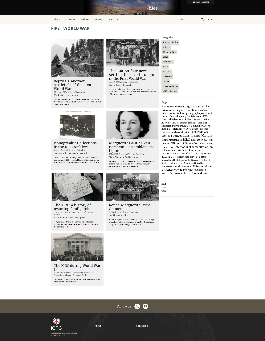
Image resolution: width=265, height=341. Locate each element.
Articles (166, 47)
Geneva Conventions (176, 135)
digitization (179, 129)
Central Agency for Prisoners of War (189, 116)
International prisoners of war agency (182, 150)
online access (176, 163)
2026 (163, 184)
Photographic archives (194, 163)
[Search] (202, 19)
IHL (173, 143)
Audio (165, 57)
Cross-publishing (170, 86)
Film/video (168, 62)
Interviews (167, 76)
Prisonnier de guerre (194, 169)
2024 (163, 191)
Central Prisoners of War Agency (181, 119)
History (207, 135)
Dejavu (175, 126)
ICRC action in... (199, 140)
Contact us (113, 19)
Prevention (187, 166)
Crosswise (70, 19)
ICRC (186, 139)
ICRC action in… (170, 91)
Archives (85, 19)
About (57, 19)
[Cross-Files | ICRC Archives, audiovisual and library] (132, 7)
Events (166, 81)
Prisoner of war (202, 166)
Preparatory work (171, 166)
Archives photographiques (190, 113)
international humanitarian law (194, 147)
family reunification (180, 132)
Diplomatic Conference (197, 129)
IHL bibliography (187, 143)
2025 (163, 187)
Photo (165, 66)
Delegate (185, 125)
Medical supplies (181, 157)
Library (98, 19)
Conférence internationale (184, 123)
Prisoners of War (172, 169)
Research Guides (170, 42)
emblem (166, 132)
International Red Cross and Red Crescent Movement (186, 153)
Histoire (195, 135)
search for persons (172, 173)
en (210, 19)
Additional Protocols (173, 106)
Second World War (195, 173)
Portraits (167, 71)
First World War (199, 132)
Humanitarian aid (172, 139)
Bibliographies (169, 52)
